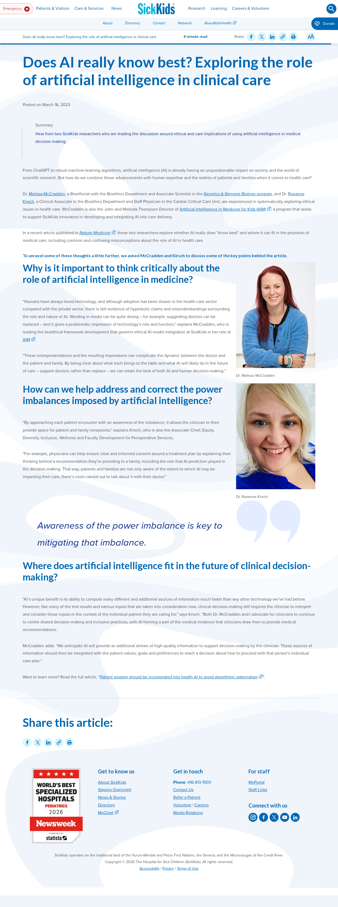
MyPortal (256, 782)
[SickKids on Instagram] (252, 817)
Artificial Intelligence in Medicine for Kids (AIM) (223, 209)
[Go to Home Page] (156, 8)
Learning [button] (219, 8)
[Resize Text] (310, 36)
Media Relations (188, 812)
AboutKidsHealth (218, 23)
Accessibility (149, 868)
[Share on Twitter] (261, 36)
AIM (26, 339)
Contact (159, 23)
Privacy (168, 868)
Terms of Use (188, 868)
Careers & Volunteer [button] (250, 8)
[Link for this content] (282, 36)
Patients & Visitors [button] (52, 8)
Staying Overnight (114, 789)
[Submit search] (331, 8)
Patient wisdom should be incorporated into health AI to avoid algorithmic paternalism (179, 677)
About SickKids (112, 782)
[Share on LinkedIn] (272, 36)
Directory (132, 23)
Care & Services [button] (89, 8)
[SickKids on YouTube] (284, 817)
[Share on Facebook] (251, 36)
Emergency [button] (13, 8)
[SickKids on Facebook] (263, 817)
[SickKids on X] (274, 817)
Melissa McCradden (47, 194)
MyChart (106, 812)
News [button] (116, 8)
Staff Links (257, 789)
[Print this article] (293, 36)
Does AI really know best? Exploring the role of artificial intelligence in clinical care (168, 70)
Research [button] (196, 8)
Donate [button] (328, 23)
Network (185, 23)
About (107, 23)
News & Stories (112, 797)
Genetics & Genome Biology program (238, 194)
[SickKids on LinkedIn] (295, 817)
